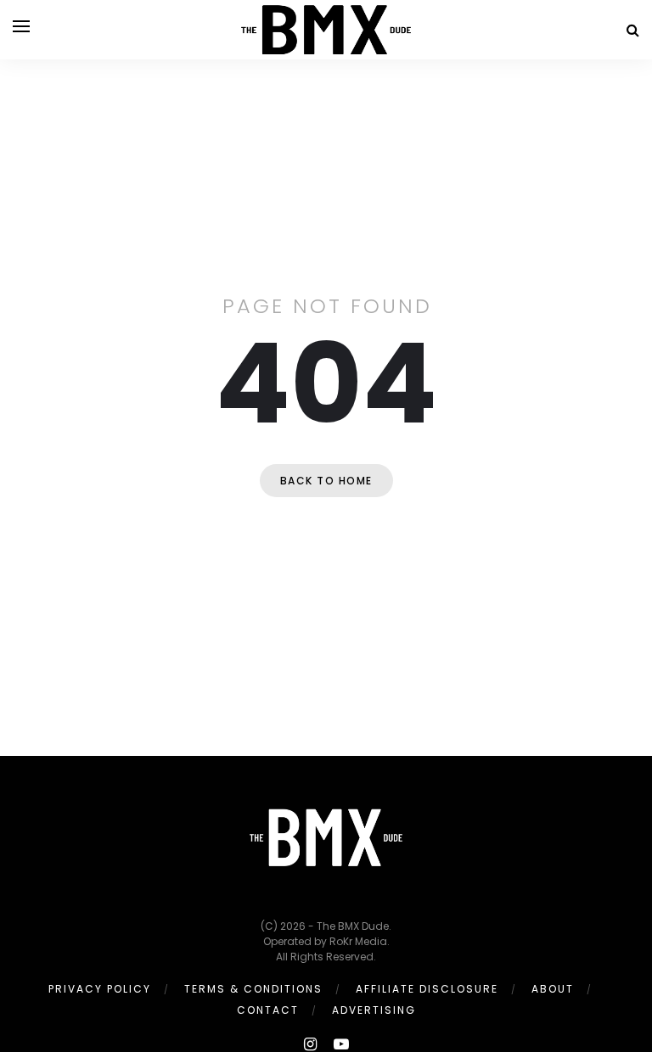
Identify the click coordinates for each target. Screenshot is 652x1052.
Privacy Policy (99, 989)
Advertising (374, 1010)
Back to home (326, 480)
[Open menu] (21, 26)
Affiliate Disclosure (427, 989)
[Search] (633, 30)
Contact (268, 1010)
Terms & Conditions (253, 989)
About (552, 989)
